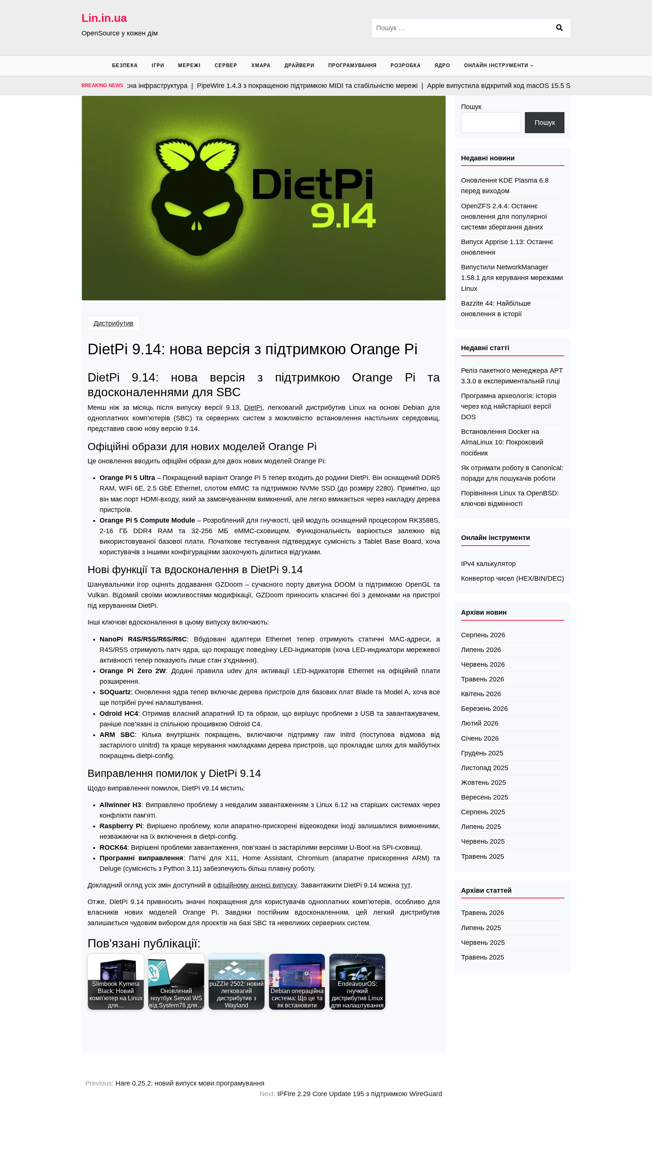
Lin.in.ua (104, 18)
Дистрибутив (114, 323)
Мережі (189, 65)
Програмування (352, 65)
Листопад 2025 (484, 768)
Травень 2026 (482, 679)
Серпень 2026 (483, 635)
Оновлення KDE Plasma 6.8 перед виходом (505, 186)
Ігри (158, 65)
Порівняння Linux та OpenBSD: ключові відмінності (510, 498)
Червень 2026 (483, 664)
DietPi (253, 407)
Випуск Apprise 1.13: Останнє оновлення (507, 247)
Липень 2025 (481, 826)
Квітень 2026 (481, 694)
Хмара (261, 65)
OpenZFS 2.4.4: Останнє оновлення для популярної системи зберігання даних (504, 216)
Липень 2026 (481, 650)
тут (406, 885)
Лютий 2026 (479, 723)
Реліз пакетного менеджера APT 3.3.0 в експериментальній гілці (512, 376)
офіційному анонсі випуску (255, 885)
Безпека (125, 65)
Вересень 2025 (484, 797)
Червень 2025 (483, 841)
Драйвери (299, 65)
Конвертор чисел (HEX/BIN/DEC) (512, 578)
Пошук (471, 107)
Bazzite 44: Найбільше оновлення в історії (496, 309)
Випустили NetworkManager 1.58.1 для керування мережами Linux (512, 277)
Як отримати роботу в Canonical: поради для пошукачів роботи (512, 473)
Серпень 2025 (483, 812)
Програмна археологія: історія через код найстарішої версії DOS (509, 406)
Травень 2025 (482, 856)
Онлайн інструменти (496, 65)
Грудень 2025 (482, 753)
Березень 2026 (484, 708)
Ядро (442, 65)
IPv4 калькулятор (488, 563)
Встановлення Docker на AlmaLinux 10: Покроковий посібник (502, 442)
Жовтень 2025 (483, 782)
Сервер (226, 65)
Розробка (406, 65)
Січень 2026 (480, 738)
